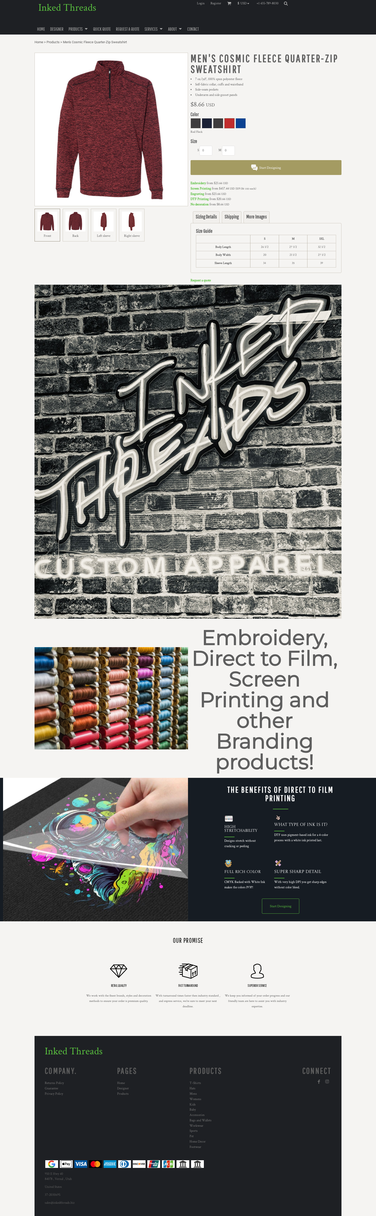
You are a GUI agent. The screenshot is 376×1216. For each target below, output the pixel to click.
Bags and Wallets (201, 1120)
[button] (245, 3)
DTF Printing (200, 199)
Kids (193, 1104)
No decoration (200, 204)
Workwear (196, 1126)
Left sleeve (103, 236)
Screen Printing (201, 188)
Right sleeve (132, 236)
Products (53, 42)
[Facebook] (319, 1081)
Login (201, 3)
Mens (193, 1094)
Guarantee (51, 1088)
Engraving (197, 194)
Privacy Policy (54, 1094)
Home (39, 42)
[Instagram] (327, 1081)
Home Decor (198, 1142)
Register (216, 3)
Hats (192, 1088)
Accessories (197, 1115)
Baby (193, 1110)
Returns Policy (54, 1083)
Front (47, 236)
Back (75, 236)
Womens (195, 1099)
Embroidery (198, 183)
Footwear (195, 1147)
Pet (192, 1136)
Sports (194, 1131)
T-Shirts (195, 1083)
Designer (123, 1088)
